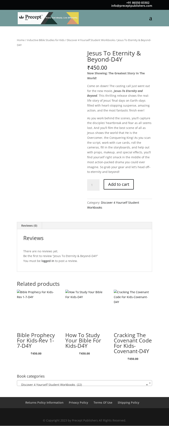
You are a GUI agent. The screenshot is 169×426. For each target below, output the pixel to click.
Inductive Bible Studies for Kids (46, 40)
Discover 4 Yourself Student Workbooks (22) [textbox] (83, 385)
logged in (47, 261)
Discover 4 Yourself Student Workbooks (91, 40)
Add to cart (118, 184)
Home (21, 40)
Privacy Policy (78, 402)
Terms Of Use (103, 402)
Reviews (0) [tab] (29, 225)
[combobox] (84, 383)
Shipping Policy (128, 402)
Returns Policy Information (44, 402)
